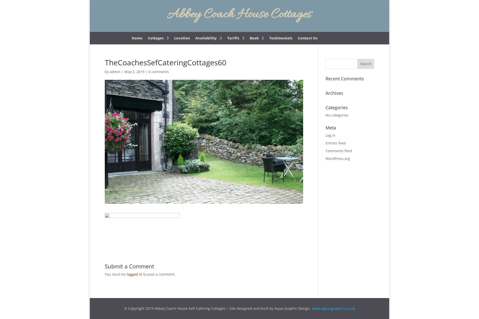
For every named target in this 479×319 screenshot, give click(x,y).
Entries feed (336, 143)
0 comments (158, 71)
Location (182, 38)
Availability (206, 38)
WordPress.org (338, 158)
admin (115, 71)
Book (254, 38)
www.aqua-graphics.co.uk (333, 308)
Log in (331, 135)
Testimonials (280, 38)
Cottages (156, 38)
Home (137, 38)
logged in (134, 274)
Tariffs (233, 38)
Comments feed (339, 150)
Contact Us (307, 38)
